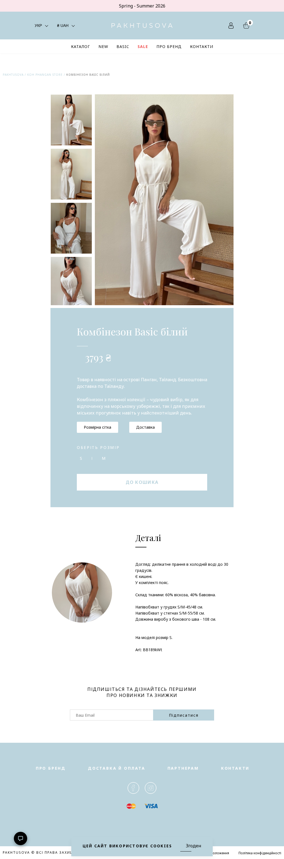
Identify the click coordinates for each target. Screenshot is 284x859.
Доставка (145, 427)
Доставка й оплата (116, 768)
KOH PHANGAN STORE (45, 75)
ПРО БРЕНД (169, 46)
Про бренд (51, 768)
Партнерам (183, 768)
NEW (103, 46)
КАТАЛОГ (80, 46)
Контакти (235, 768)
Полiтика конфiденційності (260, 853)
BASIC (122, 46)
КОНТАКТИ (201, 46)
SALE (143, 46)
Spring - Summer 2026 (142, 6)
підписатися (184, 715)
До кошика (142, 482)
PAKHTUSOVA (13, 75)
